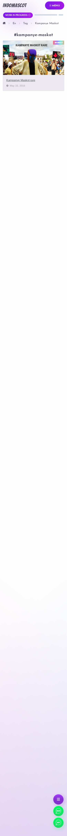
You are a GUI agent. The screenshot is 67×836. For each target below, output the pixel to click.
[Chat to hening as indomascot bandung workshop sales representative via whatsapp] (58, 823)
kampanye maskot (47, 23)
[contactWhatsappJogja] (58, 811)
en (14, 23)
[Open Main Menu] (58, 799)
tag (25, 23)
